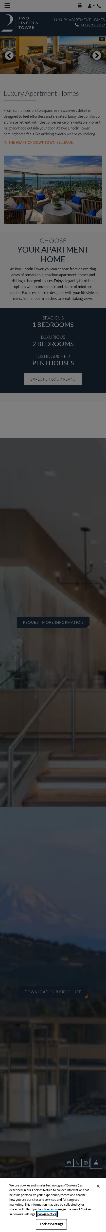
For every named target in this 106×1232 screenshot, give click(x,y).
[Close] (98, 1186)
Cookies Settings (51, 1224)
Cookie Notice (46, 1214)
